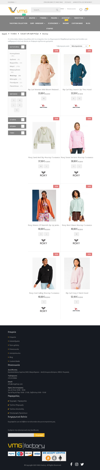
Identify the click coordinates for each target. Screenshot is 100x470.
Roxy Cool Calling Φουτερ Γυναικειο (44, 293)
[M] (20, 102)
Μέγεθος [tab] (13, 94)
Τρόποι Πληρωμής (17, 405)
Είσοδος (68, 2)
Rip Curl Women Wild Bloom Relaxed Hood (46, 89)
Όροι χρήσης (14, 345)
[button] (81, 10)
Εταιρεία (13, 337)
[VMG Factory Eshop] (17, 10)
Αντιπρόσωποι (15, 353)
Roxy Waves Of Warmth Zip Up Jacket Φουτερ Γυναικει (51, 225)
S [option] (73, 166)
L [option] (46, 166)
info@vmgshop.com (15, 384)
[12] (17, 112)
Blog (11, 357)
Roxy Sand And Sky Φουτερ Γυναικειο (44, 157)
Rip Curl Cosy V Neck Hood (77, 293)
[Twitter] (82, 464)
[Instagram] (76, 464)
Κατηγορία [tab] (14, 47)
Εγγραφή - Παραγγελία (18, 401)
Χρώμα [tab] (13, 126)
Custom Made (15, 361)
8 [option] (73, 98)
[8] (20, 107)
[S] (14, 102)
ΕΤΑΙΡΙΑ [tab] (13, 120)
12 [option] (79, 98)
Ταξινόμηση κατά (63, 46)
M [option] (43, 98)
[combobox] (45, 9)
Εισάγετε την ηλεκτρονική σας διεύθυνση (23, 430)
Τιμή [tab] (12, 133)
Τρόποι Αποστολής (17, 409)
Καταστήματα (15, 341)
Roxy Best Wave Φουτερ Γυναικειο (77, 225)
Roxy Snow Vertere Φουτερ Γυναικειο (77, 157)
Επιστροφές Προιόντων (18, 413)
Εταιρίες (49, 29)
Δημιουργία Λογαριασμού (82, 2)
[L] (14, 107)
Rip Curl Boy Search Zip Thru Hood (77, 89)
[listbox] (44, 99)
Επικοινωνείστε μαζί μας (53, 2)
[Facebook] (71, 464)
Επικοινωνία (71, 8)
